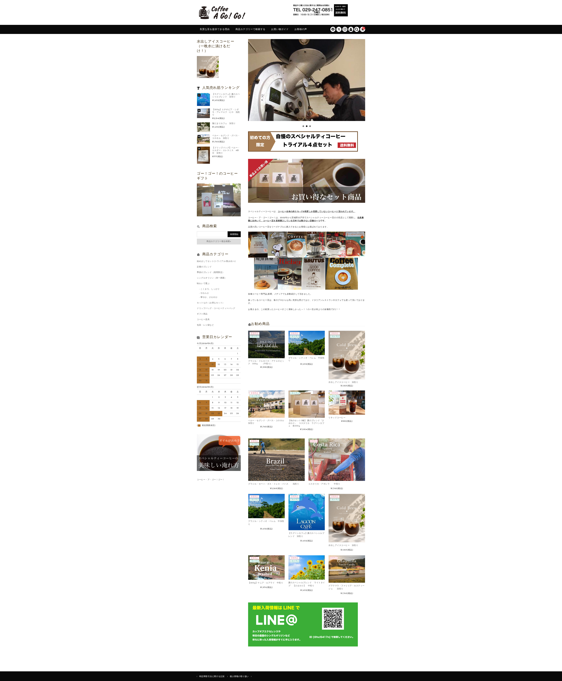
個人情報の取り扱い (239, 676)
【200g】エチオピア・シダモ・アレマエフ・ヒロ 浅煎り (226, 112)
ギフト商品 (202, 314)
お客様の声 (300, 29)
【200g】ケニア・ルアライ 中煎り (265, 583)
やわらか (205, 293)
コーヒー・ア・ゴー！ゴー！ (211, 480)
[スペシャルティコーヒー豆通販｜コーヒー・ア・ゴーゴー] (222, 18)
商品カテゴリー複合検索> (219, 241)
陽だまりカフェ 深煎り (224, 123)
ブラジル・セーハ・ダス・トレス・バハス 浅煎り (273, 484)
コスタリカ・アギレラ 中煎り (324, 484)
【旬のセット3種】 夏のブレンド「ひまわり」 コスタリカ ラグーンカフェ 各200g (306, 423)
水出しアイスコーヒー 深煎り (343, 382)
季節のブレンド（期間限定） (211, 272)
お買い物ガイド (280, 29)
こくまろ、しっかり (210, 289)
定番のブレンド (204, 267)
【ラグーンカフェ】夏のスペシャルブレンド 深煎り (226, 95)
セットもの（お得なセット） (211, 303)
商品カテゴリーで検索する (250, 29)
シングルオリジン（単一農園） (212, 278)
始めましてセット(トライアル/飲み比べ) (216, 261)
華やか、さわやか (209, 297)
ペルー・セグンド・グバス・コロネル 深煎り (226, 137)
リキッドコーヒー (336, 418)
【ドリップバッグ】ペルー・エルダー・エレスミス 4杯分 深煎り (226, 150)
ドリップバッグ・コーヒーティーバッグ (216, 308)
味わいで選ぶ (203, 283)
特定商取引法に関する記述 (212, 676)
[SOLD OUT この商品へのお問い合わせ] (266, 357)
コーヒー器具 (203, 319)
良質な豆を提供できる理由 (215, 29)
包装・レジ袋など (205, 325)
